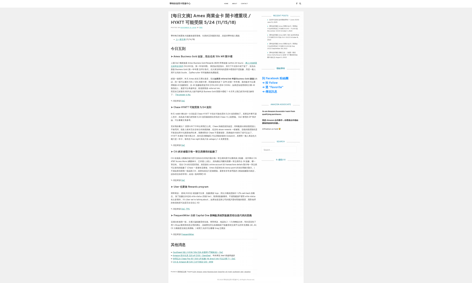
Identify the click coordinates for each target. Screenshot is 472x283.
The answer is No (182, 95)
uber (241, 272)
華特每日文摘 (181, 272)
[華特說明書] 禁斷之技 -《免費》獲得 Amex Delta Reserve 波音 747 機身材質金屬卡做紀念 (282, 55)
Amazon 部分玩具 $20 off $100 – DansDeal (192, 255)
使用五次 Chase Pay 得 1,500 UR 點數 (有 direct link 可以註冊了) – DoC (204, 259)
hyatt (230, 272)
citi (226, 272)
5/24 (194, 272)
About (234, 4)
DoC (183, 101)
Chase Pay (221, 272)
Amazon (199, 272)
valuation (247, 272)
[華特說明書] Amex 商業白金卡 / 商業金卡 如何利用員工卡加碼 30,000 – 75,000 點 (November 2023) (282, 28)
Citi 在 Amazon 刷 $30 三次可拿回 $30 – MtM (193, 262)
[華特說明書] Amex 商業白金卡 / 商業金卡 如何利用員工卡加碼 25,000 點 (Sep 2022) (282, 46)
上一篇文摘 (181, 39)
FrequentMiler (187, 234)
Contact (244, 4)
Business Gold (212, 272)
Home (226, 4)
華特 (201, 28)
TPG (188, 209)
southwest (236, 272)
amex (205, 272)
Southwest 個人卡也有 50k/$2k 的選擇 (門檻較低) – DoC (198, 252)
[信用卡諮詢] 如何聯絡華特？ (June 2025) (284, 20)
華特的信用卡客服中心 (180, 3)
